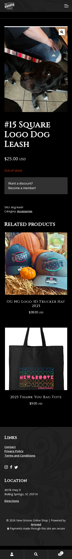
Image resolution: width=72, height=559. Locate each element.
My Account (12, 554)
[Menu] (66, 6)
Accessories (24, 211)
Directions (11, 501)
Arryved (36, 524)
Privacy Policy (13, 451)
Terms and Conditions (19, 455)
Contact (10, 447)
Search (36, 554)
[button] (62, 32)
